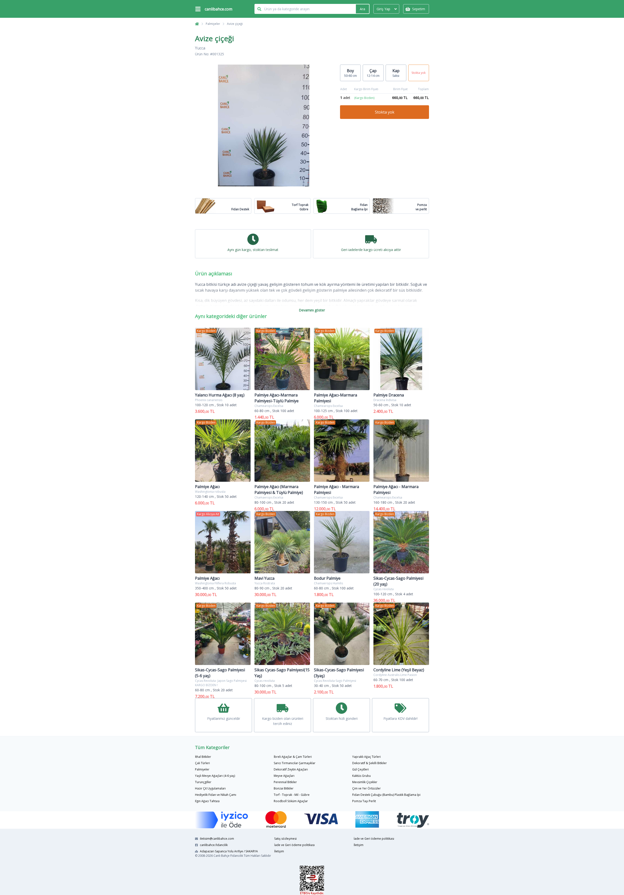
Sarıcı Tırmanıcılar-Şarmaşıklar (294, 763)
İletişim (279, 851)
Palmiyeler (213, 24)
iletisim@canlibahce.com (217, 839)
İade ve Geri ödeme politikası (294, 845)
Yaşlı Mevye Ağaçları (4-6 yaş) (215, 776)
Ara (362, 9)
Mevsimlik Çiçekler (364, 782)
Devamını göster (312, 310)
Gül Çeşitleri (360, 769)
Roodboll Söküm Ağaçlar (291, 801)
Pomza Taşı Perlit (364, 801)
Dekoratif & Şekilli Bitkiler (369, 763)
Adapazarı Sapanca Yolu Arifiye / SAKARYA (229, 851)
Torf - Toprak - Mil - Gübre (292, 795)
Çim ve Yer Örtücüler (366, 788)
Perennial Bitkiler (285, 782)
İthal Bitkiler (203, 757)
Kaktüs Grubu (361, 776)
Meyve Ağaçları (284, 776)
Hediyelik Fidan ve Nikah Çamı (215, 795)
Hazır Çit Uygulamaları (210, 788)
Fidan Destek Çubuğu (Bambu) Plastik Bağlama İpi (386, 795)
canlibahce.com (218, 9)
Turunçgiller (203, 782)
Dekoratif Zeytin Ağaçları (291, 769)
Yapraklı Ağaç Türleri (366, 757)
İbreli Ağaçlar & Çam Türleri (293, 757)
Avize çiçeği (235, 24)
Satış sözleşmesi (285, 839)
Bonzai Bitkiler (283, 788)
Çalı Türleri (202, 763)
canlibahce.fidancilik (214, 845)
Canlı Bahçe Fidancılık (228, 856)
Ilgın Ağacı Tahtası (207, 801)
